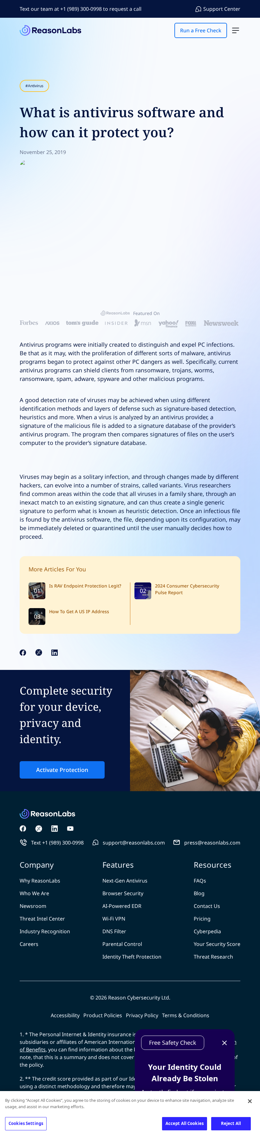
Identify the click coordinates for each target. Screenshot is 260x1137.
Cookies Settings (26, 1123)
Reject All (231, 1123)
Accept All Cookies (185, 1123)
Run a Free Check (130, 575)
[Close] (250, 1101)
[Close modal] (246, 489)
